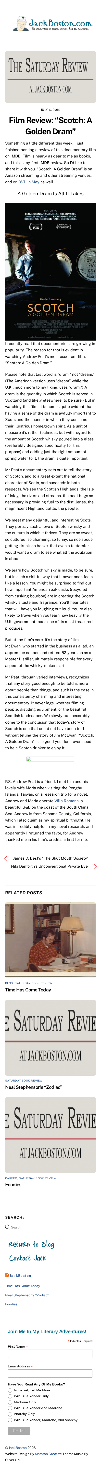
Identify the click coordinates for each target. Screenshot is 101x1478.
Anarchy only (24, 1414)
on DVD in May (26, 182)
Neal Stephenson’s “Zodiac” (33, 1087)
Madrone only (25, 1402)
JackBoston (20, 1276)
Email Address (20, 1366)
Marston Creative (48, 1454)
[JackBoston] (49, 28)
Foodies (13, 1184)
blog (9, 983)
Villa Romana (66, 801)
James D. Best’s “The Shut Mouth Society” (51, 858)
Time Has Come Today (28, 989)
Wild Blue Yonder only (31, 1396)
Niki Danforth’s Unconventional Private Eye (49, 866)
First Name (18, 1346)
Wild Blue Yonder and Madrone (38, 1408)
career (11, 1178)
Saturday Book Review (33, 983)
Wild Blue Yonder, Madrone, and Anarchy (45, 1420)
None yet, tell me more (32, 1390)
